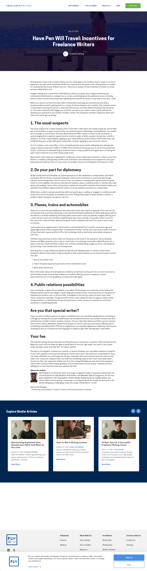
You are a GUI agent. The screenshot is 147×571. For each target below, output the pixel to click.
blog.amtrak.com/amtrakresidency (101, 272)
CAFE (111, 162)
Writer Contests (109, 549)
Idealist (108, 194)
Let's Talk (133, 6)
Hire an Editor (91, 5)
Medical (63, 545)
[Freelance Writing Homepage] (11, 539)
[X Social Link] (14, 550)
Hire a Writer (73, 5)
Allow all (129, 557)
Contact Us (130, 540)
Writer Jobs (107, 540)
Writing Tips (107, 545)
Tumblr (94, 383)
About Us (106, 5)
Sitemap (129, 545)
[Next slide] (138, 411)
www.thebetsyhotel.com (40, 277)
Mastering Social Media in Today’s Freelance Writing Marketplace (58, 389)
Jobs (118, 5)
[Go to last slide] (133, 411)
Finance (63, 540)
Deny (129, 565)
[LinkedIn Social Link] (8, 550)
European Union (64, 180)
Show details (33, 567)
